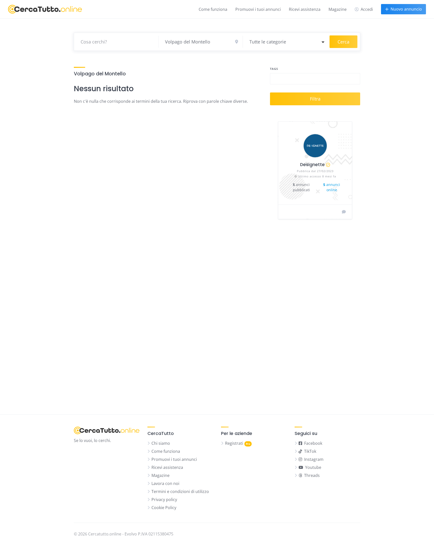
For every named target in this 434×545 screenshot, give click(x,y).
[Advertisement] (315, 314)
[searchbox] (275, 79)
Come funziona (213, 9)
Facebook (313, 443)
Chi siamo (160, 443)
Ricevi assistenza (304, 9)
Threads (312, 475)
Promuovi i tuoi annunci (258, 9)
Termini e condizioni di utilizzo (180, 491)
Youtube (313, 467)
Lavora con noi (165, 483)
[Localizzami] (237, 42)
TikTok (310, 451)
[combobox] (286, 42)
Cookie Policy (163, 507)
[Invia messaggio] (344, 212)
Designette (312, 165)
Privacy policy (164, 499)
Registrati (234, 443)
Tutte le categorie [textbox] (267, 42)
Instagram (313, 459)
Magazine (338, 9)
